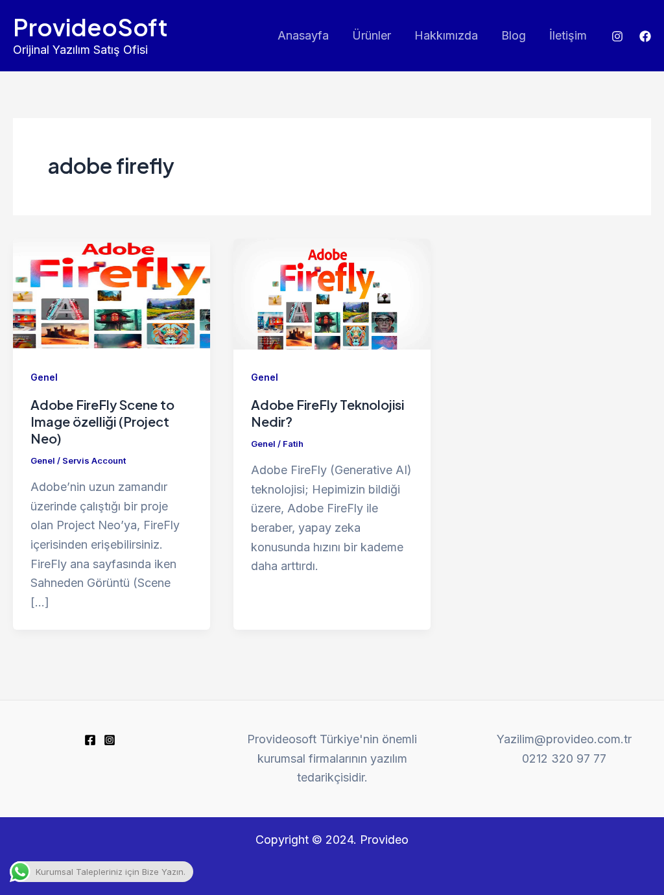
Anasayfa (303, 35)
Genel (44, 377)
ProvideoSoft (90, 27)
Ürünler (371, 35)
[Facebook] (645, 36)
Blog (513, 35)
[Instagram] (617, 36)
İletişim (568, 35)
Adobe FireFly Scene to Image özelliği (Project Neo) (102, 421)
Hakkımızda (446, 35)
